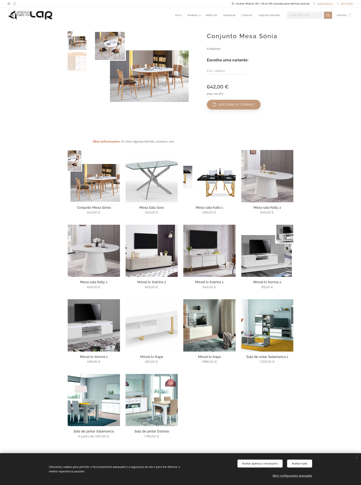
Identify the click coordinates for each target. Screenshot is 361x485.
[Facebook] (9, 4)
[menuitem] (179, 15)
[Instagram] (14, 4)
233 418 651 (347, 3)
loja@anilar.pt (325, 3)
